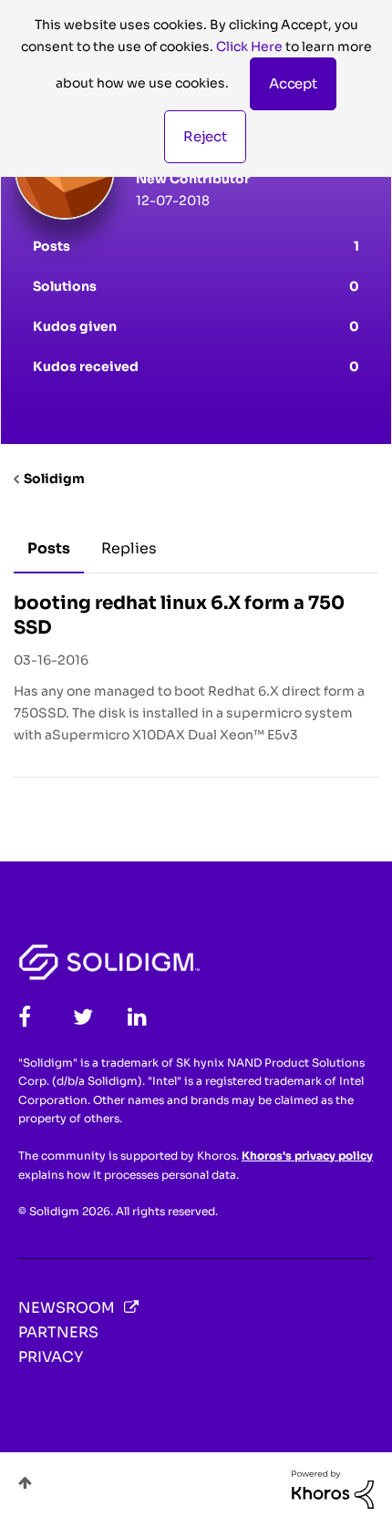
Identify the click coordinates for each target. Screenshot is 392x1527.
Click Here (249, 46)
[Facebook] (24, 1017)
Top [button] (25, 1482)
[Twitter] (83, 1017)
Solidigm (54, 478)
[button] (293, 83)
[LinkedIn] (137, 1017)
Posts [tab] (48, 548)
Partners (58, 1332)
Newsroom (66, 1307)
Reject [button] (205, 136)
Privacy (50, 1357)
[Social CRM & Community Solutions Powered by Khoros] (333, 1489)
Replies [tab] (129, 548)
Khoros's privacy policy (307, 1155)
